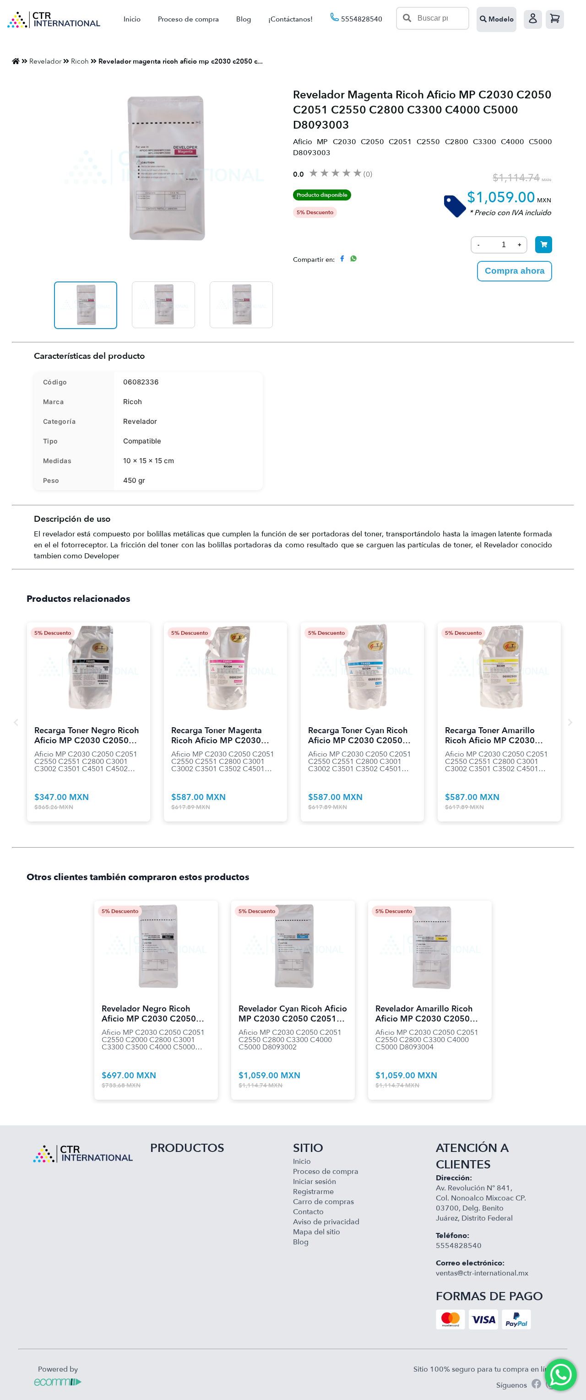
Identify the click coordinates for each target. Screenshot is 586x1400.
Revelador (45, 61)
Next (570, 722)
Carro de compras (323, 1202)
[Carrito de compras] (555, 19)
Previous (16, 722)
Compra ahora (515, 271)
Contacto (308, 1212)
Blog (243, 19)
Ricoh (80, 61)
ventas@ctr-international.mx (482, 1273)
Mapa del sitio (316, 1232)
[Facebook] (536, 1385)
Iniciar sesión (314, 1182)
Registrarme (313, 1192)
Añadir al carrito (88, 657)
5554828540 (360, 19)
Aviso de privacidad (326, 1222)
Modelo (500, 19)
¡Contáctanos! (290, 19)
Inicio (132, 19)
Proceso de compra (188, 19)
